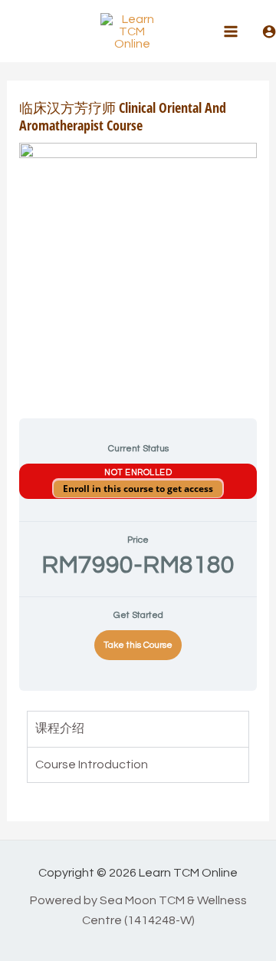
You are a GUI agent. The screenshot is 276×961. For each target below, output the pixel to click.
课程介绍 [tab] (59, 728)
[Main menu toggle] (231, 31)
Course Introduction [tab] (91, 764)
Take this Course (138, 645)
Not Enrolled (138, 472)
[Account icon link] (269, 31)
